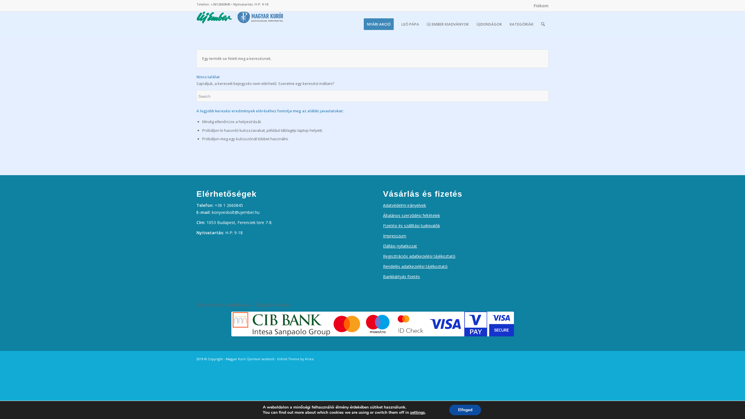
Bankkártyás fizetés (401, 276)
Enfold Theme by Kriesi (295, 359)
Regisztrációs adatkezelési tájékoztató (419, 256)
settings (417, 412)
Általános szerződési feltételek (411, 215)
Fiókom (541, 5)
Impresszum (394, 236)
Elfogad (465, 410)
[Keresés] (543, 24)
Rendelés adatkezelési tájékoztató (415, 266)
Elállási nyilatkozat (400, 246)
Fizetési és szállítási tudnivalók (411, 225)
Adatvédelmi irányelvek (404, 205)
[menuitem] (540, 5)
